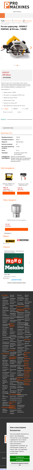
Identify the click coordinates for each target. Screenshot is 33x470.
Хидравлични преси (20, 354)
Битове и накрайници (20, 386)
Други (25, 354)
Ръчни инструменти (20, 379)
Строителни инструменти (20, 383)
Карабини (27, 325)
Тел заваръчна (5, 395)
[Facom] (22, 240)
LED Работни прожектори (27, 380)
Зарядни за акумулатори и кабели (13, 362)
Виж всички (6, 243)
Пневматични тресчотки (20, 333)
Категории (8, 22)
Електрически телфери (13, 410)
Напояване (12, 348)
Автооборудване (5, 337)
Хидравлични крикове (20, 351)
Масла (4, 398)
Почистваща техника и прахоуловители (13, 310)
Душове (27, 343)
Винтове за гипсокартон (5, 364)
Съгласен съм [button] (20, 457)
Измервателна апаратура (5, 324)
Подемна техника (12, 375)
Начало (2, 22)
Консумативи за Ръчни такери (5, 377)
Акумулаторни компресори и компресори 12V (13, 368)
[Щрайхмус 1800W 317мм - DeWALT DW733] (9, 177)
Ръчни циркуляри (5, 24)
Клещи (19, 392)
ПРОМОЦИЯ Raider (5, 304)
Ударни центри (27, 299)
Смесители (27, 341)
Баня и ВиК (27, 339)
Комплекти (27, 358)
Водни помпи (11, 329)
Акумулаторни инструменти (5, 318)
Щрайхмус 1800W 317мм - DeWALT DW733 (9, 184)
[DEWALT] (10, 241)
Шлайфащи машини (13, 299)
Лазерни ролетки (26, 361)
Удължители (13, 396)
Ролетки (26, 377)
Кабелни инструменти (16, 22)
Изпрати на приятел (8, 112)
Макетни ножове (26, 364)
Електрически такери (13, 306)
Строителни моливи (28, 336)
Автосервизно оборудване (12, 357)
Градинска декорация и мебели (13, 345)
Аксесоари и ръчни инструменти (5, 350)
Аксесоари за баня (28, 346)
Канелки (27, 349)
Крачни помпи (27, 295)
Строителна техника (13, 302)
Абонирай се (7, 233)
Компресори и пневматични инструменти (5, 341)
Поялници (27, 376)
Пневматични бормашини (20, 313)
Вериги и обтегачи (27, 328)
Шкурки (4, 400)
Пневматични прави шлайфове (20, 367)
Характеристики (8, 128)
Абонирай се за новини (10, 276)
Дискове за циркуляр (5, 361)
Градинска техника (5, 321)
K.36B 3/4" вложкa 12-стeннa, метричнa (16, 220)
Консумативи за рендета (5, 373)
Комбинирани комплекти (13, 321)
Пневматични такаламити (20, 374)
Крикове (19, 295)
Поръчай (9, 193)
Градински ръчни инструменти (13, 340)
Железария (27, 308)
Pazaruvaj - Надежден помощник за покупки (16, 282)
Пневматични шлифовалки (20, 316)
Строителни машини (5, 328)
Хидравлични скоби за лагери (20, 362)
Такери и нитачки (27, 306)
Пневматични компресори (20, 326)
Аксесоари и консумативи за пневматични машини (20, 339)
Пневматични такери (20, 320)
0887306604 (17, 12)
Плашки (19, 408)
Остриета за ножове (5, 369)
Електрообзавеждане (12, 394)
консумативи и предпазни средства (13, 353)
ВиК (26, 350)
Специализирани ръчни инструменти (13, 383)
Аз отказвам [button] (19, 460)
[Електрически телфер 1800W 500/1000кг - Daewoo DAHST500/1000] (23, 177)
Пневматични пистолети (20, 330)
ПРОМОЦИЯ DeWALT (5, 297)
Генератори (19, 377)
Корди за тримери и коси (5, 382)
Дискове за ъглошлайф (5, 392)
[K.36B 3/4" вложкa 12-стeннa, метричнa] (16, 211)
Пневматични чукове (20, 371)
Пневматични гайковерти (20, 348)
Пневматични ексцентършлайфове (20, 323)
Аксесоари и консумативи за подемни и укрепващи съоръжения (20, 300)
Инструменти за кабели (27, 371)
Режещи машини (12, 295)
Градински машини (12, 332)
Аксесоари (12, 350)
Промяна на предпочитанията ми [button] (19, 464)
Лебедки (12, 413)
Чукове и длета (19, 402)
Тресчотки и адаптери (20, 390)
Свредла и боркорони (27, 383)
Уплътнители (28, 334)
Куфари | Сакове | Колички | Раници (5, 333)
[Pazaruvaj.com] (16, 280)
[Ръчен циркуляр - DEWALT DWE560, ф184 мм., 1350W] (16, 47)
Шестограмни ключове (28, 302)
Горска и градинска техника (12, 325)
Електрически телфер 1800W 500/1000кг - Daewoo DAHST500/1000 (23, 184)
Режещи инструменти (20, 411)
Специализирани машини (13, 317)
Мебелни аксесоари (27, 331)
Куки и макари (27, 322)
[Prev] (2, 47)
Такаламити (13, 373)
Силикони (4, 367)
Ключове (19, 400)
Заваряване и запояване (13, 314)
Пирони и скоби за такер (4, 357)
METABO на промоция (5, 308)
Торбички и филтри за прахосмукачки (5, 404)
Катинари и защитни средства (28, 315)
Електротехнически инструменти (20, 395)
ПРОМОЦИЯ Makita (5, 311)
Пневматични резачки (20, 344)
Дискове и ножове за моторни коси (5, 388)
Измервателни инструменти (20, 406)
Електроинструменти (5, 407)
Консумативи (5, 353)
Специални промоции (5, 301)
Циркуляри (25, 22)
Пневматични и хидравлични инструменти (20, 308)
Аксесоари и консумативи (13, 336)
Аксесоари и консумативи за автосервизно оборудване (13, 389)
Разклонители (13, 398)
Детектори (27, 352)
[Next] (30, 47)
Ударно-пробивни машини (5, 410)
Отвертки (19, 398)
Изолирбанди (13, 400)
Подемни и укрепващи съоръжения (12, 407)
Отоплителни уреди (12, 402)
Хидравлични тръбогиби (20, 358)
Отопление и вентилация (5, 346)
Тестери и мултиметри (27, 367)
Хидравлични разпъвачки (13, 379)
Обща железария (27, 311)
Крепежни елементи (27, 319)
